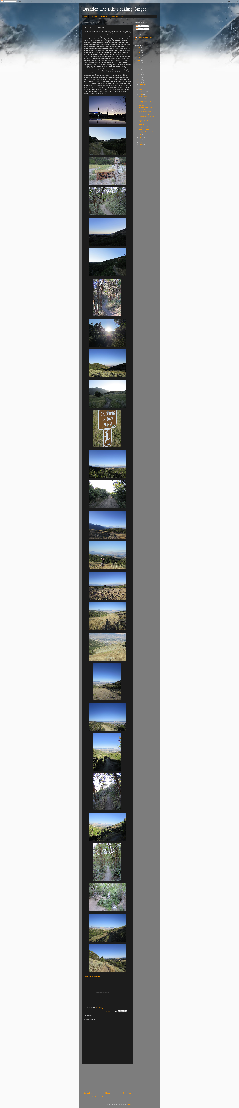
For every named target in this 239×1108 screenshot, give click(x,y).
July (140, 135)
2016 (139, 70)
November (142, 86)
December (142, 84)
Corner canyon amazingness (93, 976)
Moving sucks (143, 96)
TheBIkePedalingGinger (144, 37)
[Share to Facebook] (124, 1011)
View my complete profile (142, 40)
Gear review (93, 16)
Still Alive (141, 105)
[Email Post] (115, 1011)
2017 (139, 67)
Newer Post (88, 1093)
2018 (139, 65)
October (141, 89)
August (141, 94)
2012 (139, 80)
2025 (139, 48)
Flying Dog (142, 124)
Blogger (130, 1104)
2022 (139, 55)
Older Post (127, 1093)
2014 (139, 75)
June (140, 137)
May (140, 139)
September (142, 91)
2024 (139, 50)
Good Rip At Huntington (145, 98)
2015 (139, 72)
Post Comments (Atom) (98, 1097)
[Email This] (119, 1011)
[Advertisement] (107, 1077)
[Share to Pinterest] (126, 1011)
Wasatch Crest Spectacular (147, 114)
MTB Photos (103, 16)
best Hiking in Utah (102, 1008)
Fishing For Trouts (144, 129)
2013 (139, 77)
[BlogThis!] (121, 1011)
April (140, 142)
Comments (141, 29)
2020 (139, 60)
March (141, 144)
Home (85, 16)
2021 (139, 57)
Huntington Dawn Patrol (146, 132)
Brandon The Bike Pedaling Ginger (114, 9)
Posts (139, 25)
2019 (139, 62)
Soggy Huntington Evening (146, 127)
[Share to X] (123, 1011)
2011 (139, 82)
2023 (139, 52)
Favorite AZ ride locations (117, 16)
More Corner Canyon (145, 111)
